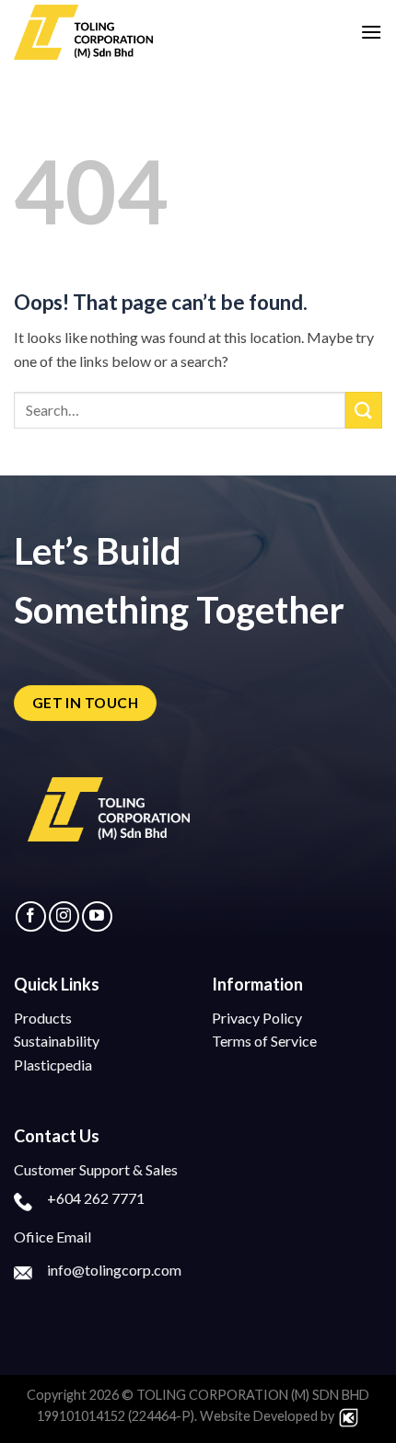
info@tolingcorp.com (114, 1269)
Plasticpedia (53, 1064)
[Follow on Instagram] (64, 916)
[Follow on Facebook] (31, 916)
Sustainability (56, 1040)
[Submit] (363, 410)
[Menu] (371, 31)
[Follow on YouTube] (97, 916)
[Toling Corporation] (106, 32)
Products (43, 1017)
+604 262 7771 (96, 1198)
